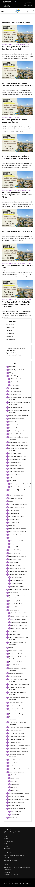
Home (5, 836)
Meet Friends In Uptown (11, 860)
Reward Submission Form (11, 874)
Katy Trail (17, 81)
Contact (6, 846)
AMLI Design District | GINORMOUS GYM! (17, 267)
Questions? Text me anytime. (28, 4)
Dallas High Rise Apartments (22, 44)
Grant (3, 51)
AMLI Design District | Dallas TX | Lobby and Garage (16, 121)
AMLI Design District (7, 44)
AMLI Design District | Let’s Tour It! (17, 231)
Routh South (10, 336)
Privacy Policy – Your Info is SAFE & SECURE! (17, 867)
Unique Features (8, 858)
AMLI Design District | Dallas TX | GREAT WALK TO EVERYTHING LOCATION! (16, 304)
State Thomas (10, 339)
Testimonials (7, 869)
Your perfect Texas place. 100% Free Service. (7, 4)
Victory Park (10, 327)
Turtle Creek (10, 333)
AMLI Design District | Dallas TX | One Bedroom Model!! (16, 48)
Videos (6, 838)
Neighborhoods (8, 841)
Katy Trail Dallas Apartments (22, 154)
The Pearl (9, 330)
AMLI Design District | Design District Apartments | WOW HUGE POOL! (17, 195)
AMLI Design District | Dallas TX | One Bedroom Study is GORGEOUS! (17, 84)
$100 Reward (7, 872)
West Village (10, 324)
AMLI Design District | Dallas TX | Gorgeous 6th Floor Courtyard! (16, 157)
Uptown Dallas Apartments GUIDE (14, 855)
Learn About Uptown (10, 853)
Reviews (6, 843)
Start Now (7, 848)
